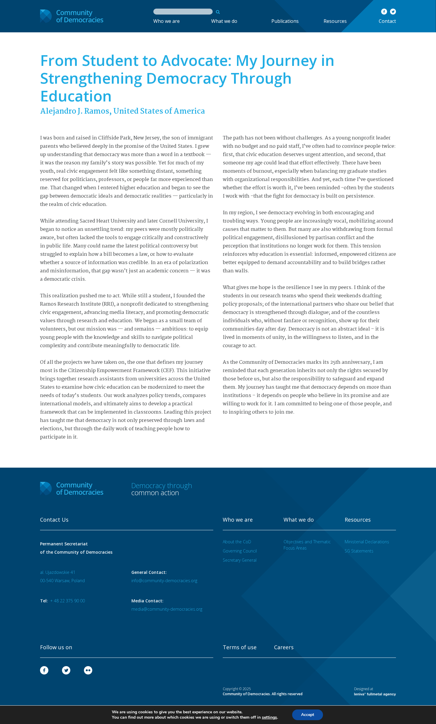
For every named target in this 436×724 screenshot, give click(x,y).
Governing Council (240, 551)
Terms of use (240, 647)
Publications (285, 21)
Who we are (166, 21)
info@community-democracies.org (164, 580)
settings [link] (269, 717)
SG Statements (359, 551)
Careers (284, 647)
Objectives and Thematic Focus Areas (307, 545)
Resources (335, 21)
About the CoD (237, 541)
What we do (224, 21)
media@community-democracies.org (166, 609)
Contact (387, 21)
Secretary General (240, 560)
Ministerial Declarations (367, 541)
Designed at (363, 688)
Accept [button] (307, 714)
